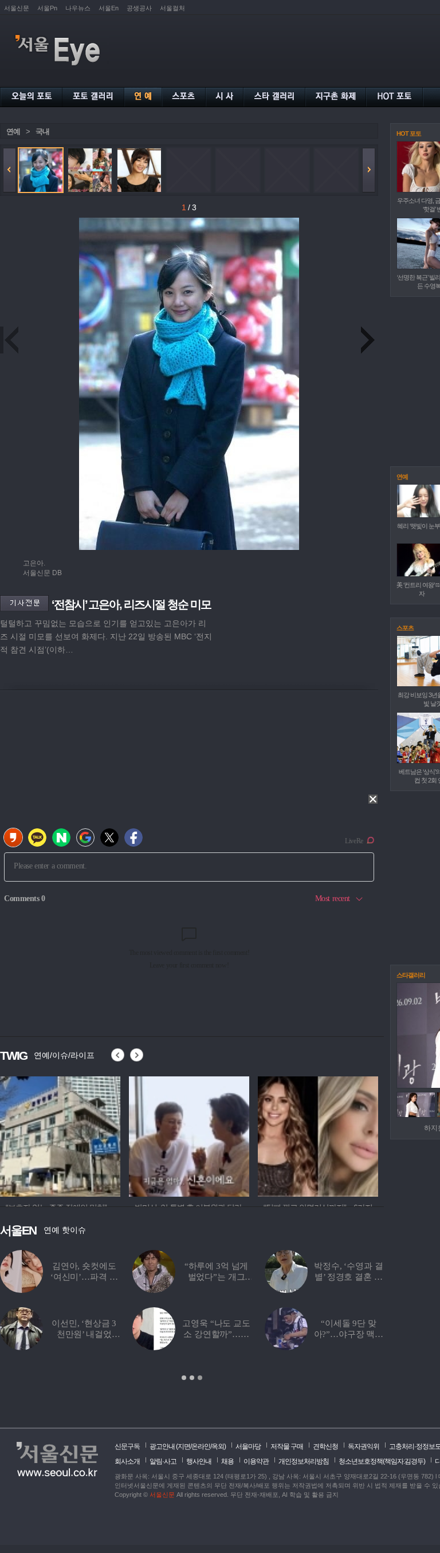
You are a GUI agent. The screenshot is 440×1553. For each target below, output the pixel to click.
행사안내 (198, 1461)
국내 (42, 131)
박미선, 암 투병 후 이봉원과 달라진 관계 (84, 1334)
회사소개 (127, 1461)
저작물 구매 (286, 1446)
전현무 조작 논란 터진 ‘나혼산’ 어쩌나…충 (216, 1334)
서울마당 (248, 1446)
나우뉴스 (78, 8)
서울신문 (16, 8)
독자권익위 (363, 1446)
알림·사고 (163, 1461)
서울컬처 (172, 8)
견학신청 (325, 1446)
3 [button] (200, 1377)
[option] (192, 1316)
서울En (109, 8)
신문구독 (127, 1446)
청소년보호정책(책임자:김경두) (382, 1461)
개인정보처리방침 (303, 1461)
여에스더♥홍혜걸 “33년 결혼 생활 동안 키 (84, 1276)
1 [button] (184, 1377)
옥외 (217, 1446)
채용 (227, 1461)
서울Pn (47, 8)
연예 (13, 131)
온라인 (200, 1446)
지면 (184, 1446)
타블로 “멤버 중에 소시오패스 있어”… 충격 (216, 1276)
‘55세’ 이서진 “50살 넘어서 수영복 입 (348, 1276)
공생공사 (139, 8)
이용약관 (256, 1461)
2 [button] (192, 1377)
